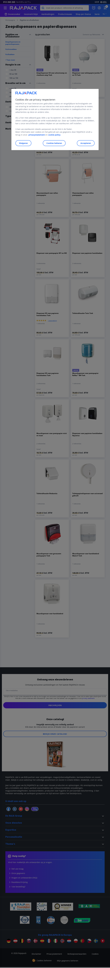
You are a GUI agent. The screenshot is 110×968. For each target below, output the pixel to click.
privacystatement (36, 134)
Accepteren (85, 143)
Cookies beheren (54, 143)
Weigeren (23, 143)
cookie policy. (54, 134)
